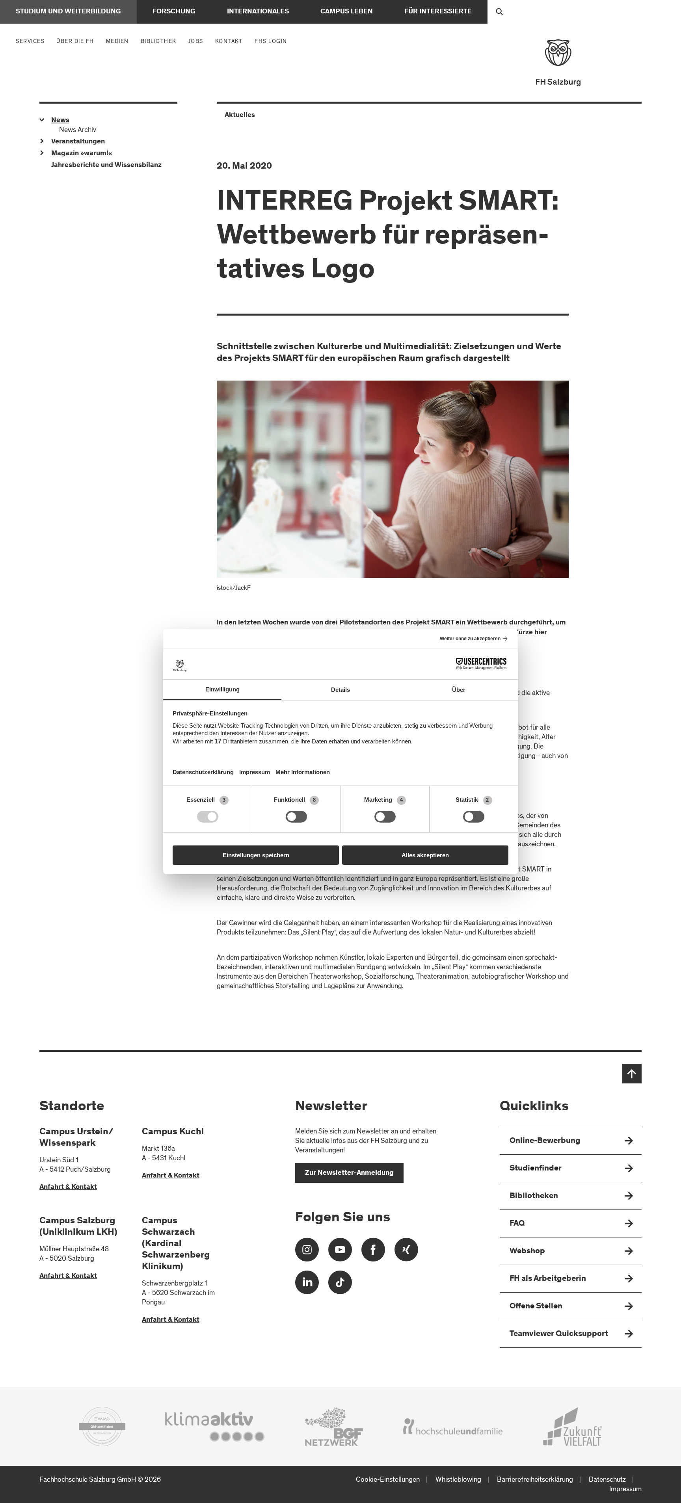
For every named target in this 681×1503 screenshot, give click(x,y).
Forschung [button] (174, 11)
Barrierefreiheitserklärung (535, 1479)
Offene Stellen (536, 1306)
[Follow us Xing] (406, 1252)
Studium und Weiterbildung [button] (68, 11)
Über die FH (77, 41)
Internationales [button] (258, 11)
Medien (119, 41)
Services (32, 41)
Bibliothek (159, 41)
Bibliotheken (534, 1196)
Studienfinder (536, 1169)
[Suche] (499, 12)
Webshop (527, 1251)
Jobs (195, 41)
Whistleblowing (458, 1479)
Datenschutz (607, 1479)
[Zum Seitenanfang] (632, 1073)
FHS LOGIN (271, 41)
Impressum (625, 1489)
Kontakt (229, 41)
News (60, 120)
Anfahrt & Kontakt (68, 1187)
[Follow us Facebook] (373, 1252)
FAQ (517, 1224)
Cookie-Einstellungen (388, 1479)
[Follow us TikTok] (340, 1285)
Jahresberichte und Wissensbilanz (106, 165)
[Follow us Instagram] (307, 1252)
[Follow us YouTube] (340, 1252)
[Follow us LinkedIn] (307, 1285)
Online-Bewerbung (545, 1141)
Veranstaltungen (78, 141)
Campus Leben (346, 11)
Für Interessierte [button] (438, 11)
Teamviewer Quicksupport (559, 1334)
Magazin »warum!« (81, 153)
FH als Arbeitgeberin (548, 1279)
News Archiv (77, 129)
